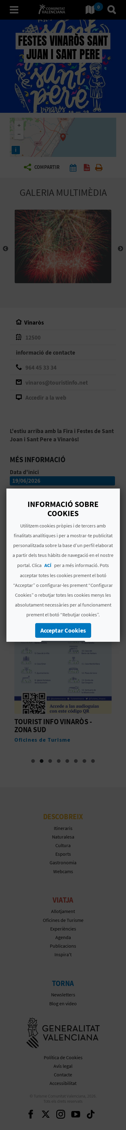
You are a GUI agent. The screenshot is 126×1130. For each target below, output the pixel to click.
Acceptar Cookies (63, 630)
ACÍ (47, 565)
